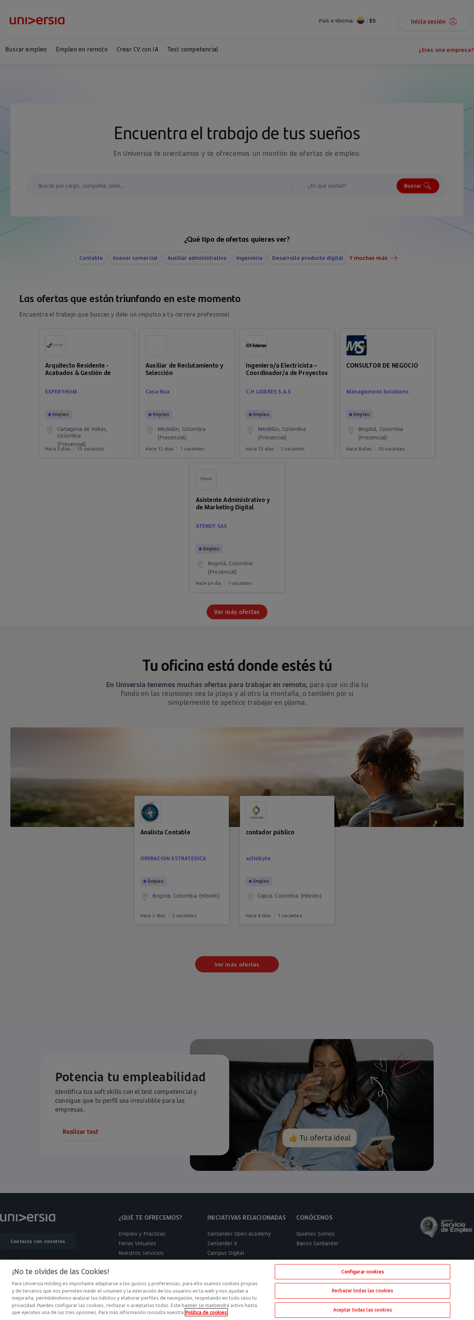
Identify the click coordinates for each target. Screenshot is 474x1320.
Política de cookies (206, 1312)
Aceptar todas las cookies (362, 1309)
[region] (237, 1290)
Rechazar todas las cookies (362, 1290)
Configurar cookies (362, 1271)
